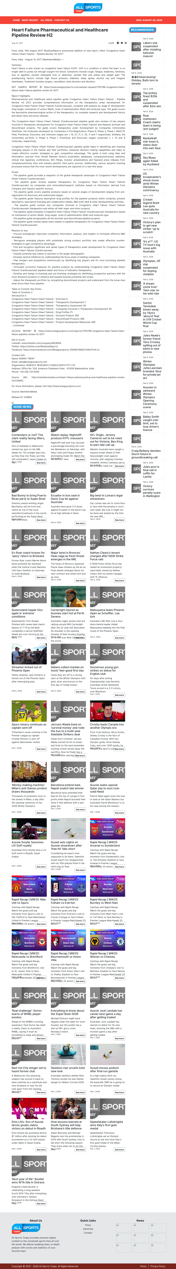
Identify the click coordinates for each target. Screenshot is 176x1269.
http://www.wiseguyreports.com (64, 386)
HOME (16, 20)
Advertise (88, 1228)
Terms (143, 1266)
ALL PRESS (46, 20)
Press (88, 1225)
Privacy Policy (158, 1266)
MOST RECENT (30, 20)
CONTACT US (61, 20)
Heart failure (18, 68)
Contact (88, 1232)
